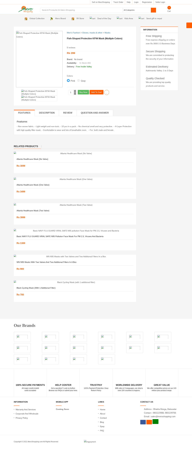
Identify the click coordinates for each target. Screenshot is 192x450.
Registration (147, 2)
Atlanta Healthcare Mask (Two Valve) (33, 210)
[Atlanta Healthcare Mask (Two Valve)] (75, 205)
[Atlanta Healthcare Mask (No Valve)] (75, 153)
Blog (102, 422)
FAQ (102, 430)
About (102, 414)
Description (47, 113)
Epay (102, 426)
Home (102, 409)
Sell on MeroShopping (101, 2)
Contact (103, 418)
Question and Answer (95, 113)
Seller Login (160, 2)
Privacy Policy (22, 418)
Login (136, 2)
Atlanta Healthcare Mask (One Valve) (33, 185)
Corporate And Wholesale (27, 414)
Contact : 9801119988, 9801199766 (160, 413)
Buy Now (83, 92)
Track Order (118, 2)
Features (24, 113)
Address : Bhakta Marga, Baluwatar (160, 409)
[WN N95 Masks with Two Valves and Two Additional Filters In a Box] (75, 256)
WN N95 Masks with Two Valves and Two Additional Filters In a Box (46, 262)
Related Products (26, 146)
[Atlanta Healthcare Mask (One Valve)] (75, 179)
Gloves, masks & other (92, 33)
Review (67, 113)
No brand (78, 59)
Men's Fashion (73, 33)
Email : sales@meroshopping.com (160, 416)
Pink (73, 81)
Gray (83, 81)
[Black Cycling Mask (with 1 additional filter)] (75, 282)
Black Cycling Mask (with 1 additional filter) (36, 288)
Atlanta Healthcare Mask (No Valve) (32, 159)
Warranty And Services (26, 409)
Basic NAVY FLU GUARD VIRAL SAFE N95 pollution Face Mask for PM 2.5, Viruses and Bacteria (60, 236)
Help (128, 2)
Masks (107, 33)
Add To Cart (96, 92)
